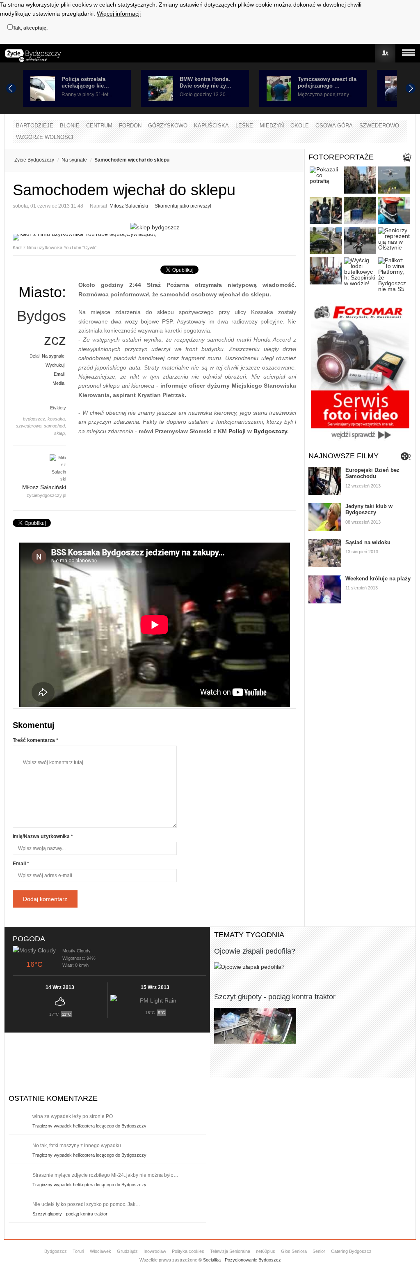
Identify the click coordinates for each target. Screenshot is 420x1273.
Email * (21, 863)
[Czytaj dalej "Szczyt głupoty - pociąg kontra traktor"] (312, 1025)
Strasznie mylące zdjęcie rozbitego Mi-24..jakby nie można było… (105, 1175)
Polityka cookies (188, 1251)
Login (385, 53)
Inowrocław (155, 1251)
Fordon (130, 125)
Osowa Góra (334, 125)
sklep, (60, 433)
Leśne (244, 125)
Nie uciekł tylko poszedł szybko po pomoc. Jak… (86, 1204)
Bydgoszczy (270, 431)
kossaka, (57, 418)
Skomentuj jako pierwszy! (183, 206)
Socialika (212, 1259)
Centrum (99, 125)
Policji (237, 431)
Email (59, 374)
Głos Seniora (294, 1251)
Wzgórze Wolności (44, 137)
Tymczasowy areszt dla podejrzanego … (327, 82)
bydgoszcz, (34, 418)
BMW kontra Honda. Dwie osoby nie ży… (205, 82)
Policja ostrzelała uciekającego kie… (85, 82)
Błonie (70, 125)
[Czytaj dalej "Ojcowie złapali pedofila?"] (312, 967)
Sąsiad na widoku (367, 542)
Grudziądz (127, 1251)
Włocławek (100, 1251)
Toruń (78, 1251)
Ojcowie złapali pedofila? (254, 951)
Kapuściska (211, 125)
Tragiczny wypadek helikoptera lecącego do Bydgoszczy (89, 1125)
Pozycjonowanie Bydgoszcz (253, 1259)
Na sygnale (74, 160)
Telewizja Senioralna (230, 1251)
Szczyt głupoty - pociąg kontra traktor (275, 997)
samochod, (55, 425)
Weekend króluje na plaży (378, 578)
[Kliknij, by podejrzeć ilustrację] (154, 237)
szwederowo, (29, 425)
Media (58, 383)
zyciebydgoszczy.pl (46, 495)
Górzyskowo (167, 125)
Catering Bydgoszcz (351, 1251)
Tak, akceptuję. (30, 28)
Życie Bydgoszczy (34, 160)
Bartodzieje (34, 125)
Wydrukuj (55, 365)
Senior (319, 1251)
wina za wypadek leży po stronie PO (72, 1116)
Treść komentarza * (35, 740)
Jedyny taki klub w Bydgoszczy (369, 509)
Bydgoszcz (55, 1251)
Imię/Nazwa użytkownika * (43, 836)
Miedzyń (272, 125)
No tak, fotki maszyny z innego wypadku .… (80, 1145)
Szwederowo (379, 125)
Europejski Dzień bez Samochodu (372, 473)
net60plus (265, 1251)
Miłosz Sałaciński (129, 206)
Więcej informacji (119, 13)
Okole (299, 125)
